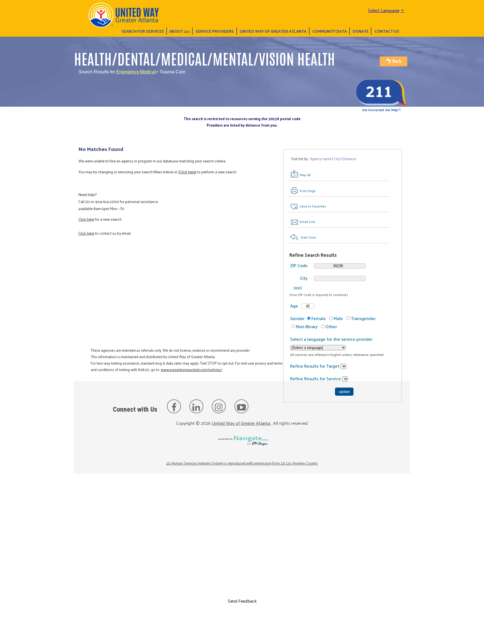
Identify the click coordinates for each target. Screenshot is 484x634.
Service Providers (215, 31)
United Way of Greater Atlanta (273, 31)
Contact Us (386, 31)
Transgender (363, 318)
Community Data (329, 31)
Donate (361, 31)
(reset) (298, 287)
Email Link (307, 221)
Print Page (307, 191)
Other (331, 326)
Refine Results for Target (315, 366)
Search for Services (143, 31)
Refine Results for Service (316, 378)
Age (294, 306)
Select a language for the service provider (331, 339)
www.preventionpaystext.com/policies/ (191, 369)
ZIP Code (299, 265)
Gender (297, 318)
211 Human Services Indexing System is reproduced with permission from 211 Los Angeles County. (242, 463)
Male (338, 318)
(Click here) (187, 171)
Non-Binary (307, 326)
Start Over (308, 237)
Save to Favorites (313, 206)
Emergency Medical (136, 71)
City (304, 278)
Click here (86, 219)
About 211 (179, 31)
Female (318, 318)
